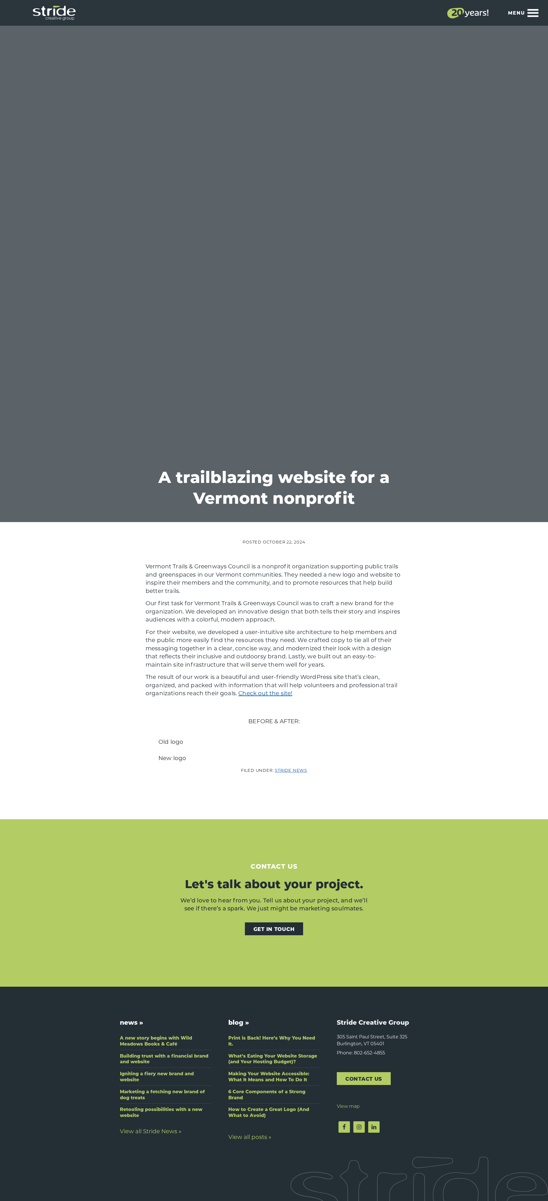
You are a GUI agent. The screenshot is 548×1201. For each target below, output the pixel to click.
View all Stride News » (151, 1131)
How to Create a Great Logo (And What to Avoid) (268, 1112)
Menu (516, 13)
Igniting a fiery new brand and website (157, 1076)
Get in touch (274, 928)
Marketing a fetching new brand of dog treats (162, 1094)
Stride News (291, 770)
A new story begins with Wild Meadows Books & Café (156, 1041)
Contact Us (363, 1078)
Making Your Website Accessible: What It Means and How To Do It (268, 1076)
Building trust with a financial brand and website (164, 1059)
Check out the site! (265, 693)
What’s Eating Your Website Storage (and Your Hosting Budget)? (272, 1059)
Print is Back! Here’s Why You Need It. (271, 1041)
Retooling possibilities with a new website (161, 1112)
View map (348, 1106)
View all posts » (249, 1136)
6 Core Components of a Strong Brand (266, 1094)
